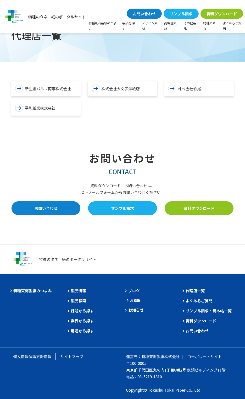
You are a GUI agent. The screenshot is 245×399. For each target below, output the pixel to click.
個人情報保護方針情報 (32, 356)
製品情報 (78, 290)
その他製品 (190, 26)
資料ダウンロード (221, 13)
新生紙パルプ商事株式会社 (48, 88)
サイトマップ (71, 356)
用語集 (135, 300)
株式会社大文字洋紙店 (120, 88)
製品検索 (78, 300)
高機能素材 (170, 26)
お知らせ (136, 310)
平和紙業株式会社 (40, 108)
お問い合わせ (144, 13)
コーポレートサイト (204, 356)
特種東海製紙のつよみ (103, 26)
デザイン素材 (149, 26)
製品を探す (128, 26)
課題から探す (82, 311)
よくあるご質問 (232, 26)
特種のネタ (209, 26)
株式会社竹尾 (189, 88)
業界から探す (82, 321)
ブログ (134, 290)
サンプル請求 (181, 13)
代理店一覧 (195, 290)
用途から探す (82, 331)
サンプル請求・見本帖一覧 (209, 311)
